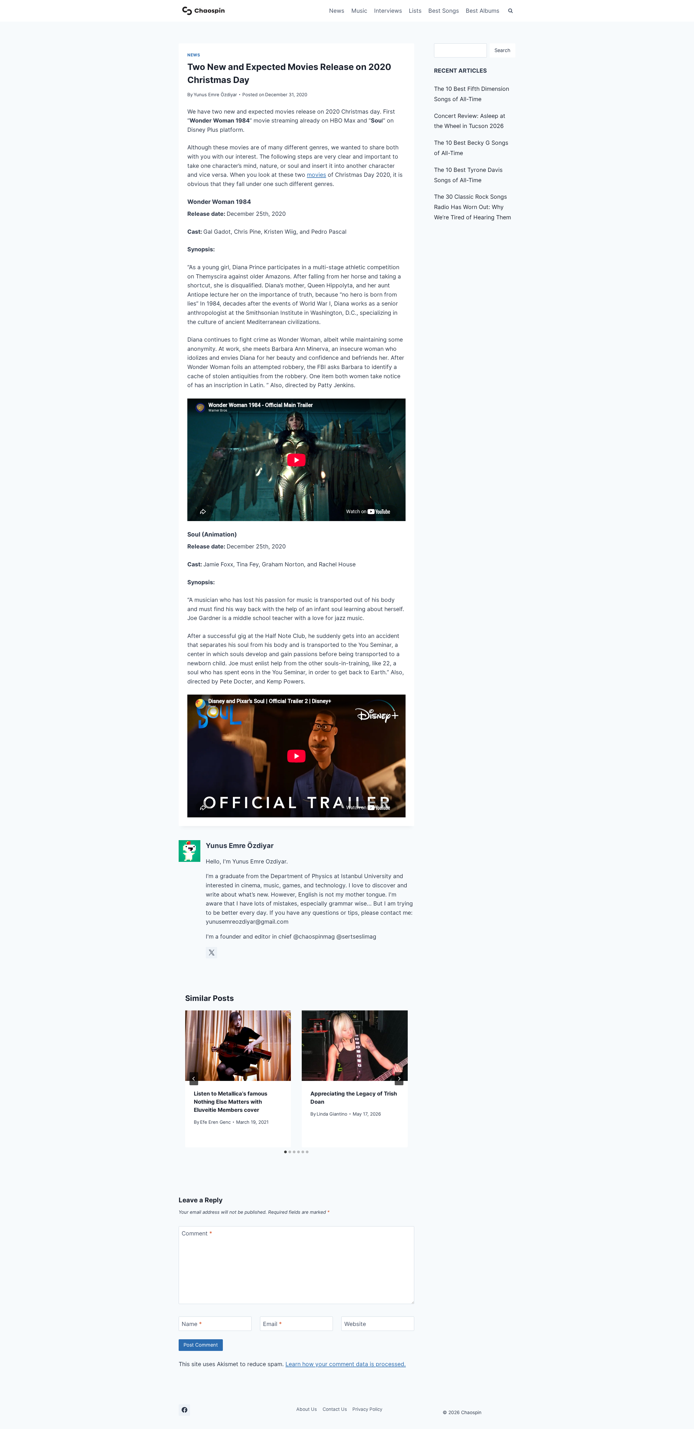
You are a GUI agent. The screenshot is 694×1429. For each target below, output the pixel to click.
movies (316, 174)
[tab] (285, 1152)
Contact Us (335, 1409)
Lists (415, 10)
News (336, 10)
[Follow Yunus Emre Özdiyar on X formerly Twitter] (211, 952)
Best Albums (482, 10)
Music (359, 10)
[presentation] (238, 1045)
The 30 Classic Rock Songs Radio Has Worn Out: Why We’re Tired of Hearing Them (472, 207)
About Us (306, 1409)
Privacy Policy (367, 1409)
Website (355, 1324)
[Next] (399, 1078)
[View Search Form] (510, 11)
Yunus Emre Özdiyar (215, 94)
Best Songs (443, 10)
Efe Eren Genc (215, 1122)
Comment (197, 1233)
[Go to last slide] (193, 1078)
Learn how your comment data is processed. (345, 1364)
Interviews (388, 10)
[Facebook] (184, 1410)
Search (502, 50)
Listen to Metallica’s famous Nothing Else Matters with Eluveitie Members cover (230, 1101)
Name (192, 1324)
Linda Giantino (332, 1114)
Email (272, 1324)
